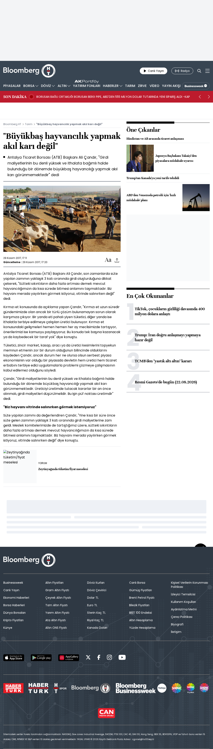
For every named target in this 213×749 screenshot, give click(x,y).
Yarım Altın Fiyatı (57, 613)
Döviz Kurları (95, 583)
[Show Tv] (177, 688)
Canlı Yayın (11, 590)
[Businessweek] (141, 688)
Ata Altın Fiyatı (55, 620)
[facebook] (98, 658)
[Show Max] (205, 688)
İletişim (176, 632)
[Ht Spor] (60, 688)
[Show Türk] (190, 688)
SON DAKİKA (14, 97)
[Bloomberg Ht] (91, 688)
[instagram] (109, 658)
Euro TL (92, 605)
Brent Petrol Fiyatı (141, 598)
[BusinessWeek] (196, 86)
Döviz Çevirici (96, 590)
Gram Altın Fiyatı (57, 590)
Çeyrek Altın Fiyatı (58, 598)
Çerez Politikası (181, 617)
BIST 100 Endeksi (140, 613)
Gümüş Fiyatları (140, 590)
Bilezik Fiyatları (139, 605)
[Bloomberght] (29, 71)
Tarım (28, 124)
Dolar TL (93, 598)
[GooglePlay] (41, 658)
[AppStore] (13, 658)
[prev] (199, 96)
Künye (7, 628)
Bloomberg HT (12, 124)
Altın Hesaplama (141, 620)
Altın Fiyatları (54, 583)
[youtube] (122, 658)
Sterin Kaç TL (96, 613)
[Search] (199, 71)
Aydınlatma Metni (184, 609)
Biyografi (177, 624)
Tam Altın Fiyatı (56, 605)
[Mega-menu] (207, 71)
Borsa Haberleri (14, 605)
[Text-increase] (108, 260)
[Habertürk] (13, 688)
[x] (88, 658)
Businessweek (13, 583)
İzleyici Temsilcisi (183, 594)
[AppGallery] (68, 658)
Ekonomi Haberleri (16, 598)
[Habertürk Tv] (38, 688)
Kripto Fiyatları (13, 620)
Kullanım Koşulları (183, 602)
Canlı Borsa (137, 583)
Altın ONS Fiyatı (56, 628)
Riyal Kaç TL (95, 620)
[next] (209, 96)
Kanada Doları (97, 628)
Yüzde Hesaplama (142, 628)
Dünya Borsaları (14, 613)
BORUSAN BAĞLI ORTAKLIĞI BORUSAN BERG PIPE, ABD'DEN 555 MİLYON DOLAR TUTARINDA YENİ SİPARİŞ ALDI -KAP (113, 97)
